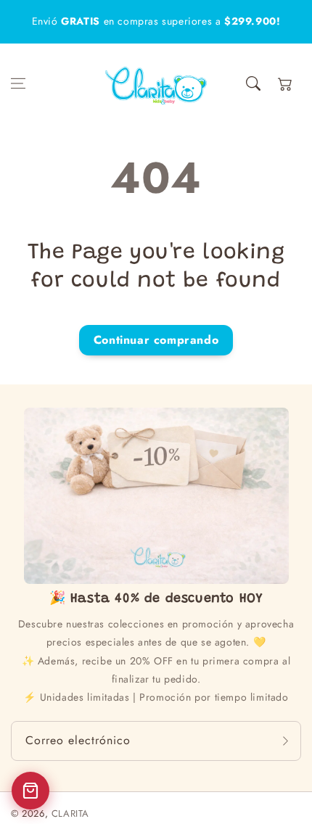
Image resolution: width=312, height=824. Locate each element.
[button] (18, 83)
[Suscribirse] (285, 741)
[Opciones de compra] (30, 790)
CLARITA (70, 813)
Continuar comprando (156, 339)
